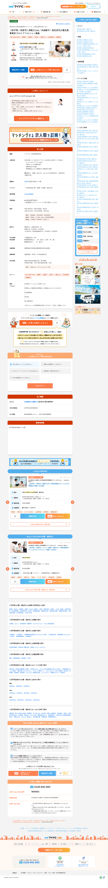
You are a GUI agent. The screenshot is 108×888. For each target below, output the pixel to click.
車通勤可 (29, 713)
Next (72, 502)
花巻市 (26, 609)
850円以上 (12, 686)
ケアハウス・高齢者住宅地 (33, 672)
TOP (13, 12)
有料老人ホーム (35, 669)
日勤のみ (26, 715)
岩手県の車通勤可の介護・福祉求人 (87, 136)
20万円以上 (20, 693)
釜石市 (52, 609)
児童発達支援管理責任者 (34, 831)
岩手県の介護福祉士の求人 (85, 40)
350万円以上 (28, 699)
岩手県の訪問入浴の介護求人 (85, 109)
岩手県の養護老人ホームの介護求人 (87, 122)
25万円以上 (27, 693)
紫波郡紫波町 (36, 611)
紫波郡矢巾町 (44, 611)
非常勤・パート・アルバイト (38, 647)
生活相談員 (23, 623)
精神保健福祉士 (20, 636)
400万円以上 (36, 699)
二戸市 (57, 609)
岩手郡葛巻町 (15, 611)
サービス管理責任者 (48, 831)
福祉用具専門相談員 (61, 831)
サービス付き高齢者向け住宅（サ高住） (50, 669)
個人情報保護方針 (61, 872)
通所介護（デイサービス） (25, 670)
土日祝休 (20, 715)
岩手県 (22, 47)
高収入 (65, 713)
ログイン (93, 6)
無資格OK (28, 636)
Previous (7, 502)
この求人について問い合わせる (45, 70)
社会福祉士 (20, 634)
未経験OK (53, 713)
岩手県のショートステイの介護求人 (87, 120)
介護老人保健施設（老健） (22, 669)
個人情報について (66, 844)
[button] (40, 385)
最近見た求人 (97, 12)
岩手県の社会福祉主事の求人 (85, 48)
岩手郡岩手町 (23, 611)
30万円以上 (34, 693)
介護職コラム (78, 844)
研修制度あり (51, 715)
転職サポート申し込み (54, 850)
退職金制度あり (52, 716)
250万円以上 (12, 699)
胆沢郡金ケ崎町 (53, 611)
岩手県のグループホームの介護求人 (87, 105)
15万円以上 (12, 693)
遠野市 (36, 609)
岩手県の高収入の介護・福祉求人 (87, 159)
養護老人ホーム (55, 672)
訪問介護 (11, 669)
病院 (10, 658)
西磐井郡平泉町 (63, 611)
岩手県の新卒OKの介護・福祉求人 (87, 185)
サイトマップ (32, 844)
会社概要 (23, 872)
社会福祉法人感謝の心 (64, 23)
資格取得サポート (42, 715)
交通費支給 (44, 716)
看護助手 (29, 623)
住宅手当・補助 (45, 713)
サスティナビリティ (38, 872)
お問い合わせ (89, 844)
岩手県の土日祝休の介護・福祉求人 (87, 165)
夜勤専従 (11, 713)
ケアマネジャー (51, 828)
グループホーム (50, 670)
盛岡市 (11, 609)
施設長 (85, 828)
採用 (45, 872)
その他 (29, 658)
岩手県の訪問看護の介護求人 (85, 111)
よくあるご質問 (43, 844)
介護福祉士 (12, 634)
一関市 (40, 609)
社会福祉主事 (52, 634)
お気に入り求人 (80, 12)
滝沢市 (30, 611)
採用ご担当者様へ (19, 844)
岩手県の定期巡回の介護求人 (85, 113)
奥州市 (62, 609)
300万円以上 (20, 699)
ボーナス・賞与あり (26, 716)
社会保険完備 (36, 716)
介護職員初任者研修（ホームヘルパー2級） (35, 634)
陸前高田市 (46, 609)
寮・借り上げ (36, 713)
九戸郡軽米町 (19, 612)
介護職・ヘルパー (14, 623)
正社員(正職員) (28, 194)
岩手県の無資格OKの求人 (84, 56)
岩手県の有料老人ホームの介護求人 (87, 87)
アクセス (29, 872)
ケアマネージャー (37, 623)
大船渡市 (21, 609)
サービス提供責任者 (49, 623)
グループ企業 (51, 872)
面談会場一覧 (46, 12)
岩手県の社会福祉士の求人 (85, 42)
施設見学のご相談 (18, 70)
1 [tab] (59, 59)
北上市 (31, 609)
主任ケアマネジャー (62, 828)
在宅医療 (23, 658)
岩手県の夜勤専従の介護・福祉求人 (87, 130)
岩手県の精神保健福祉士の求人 (86, 54)
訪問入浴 (66, 670)
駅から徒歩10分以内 (20, 713)
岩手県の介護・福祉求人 (84, 29)
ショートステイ (45, 672)
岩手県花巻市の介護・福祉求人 (86, 31)
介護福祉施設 (16, 658)
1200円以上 (26, 686)
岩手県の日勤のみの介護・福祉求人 (87, 167)
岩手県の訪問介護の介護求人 (85, 81)
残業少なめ (17, 716)
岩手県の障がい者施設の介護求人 (87, 107)
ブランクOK (33, 715)
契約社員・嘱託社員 (23, 647)
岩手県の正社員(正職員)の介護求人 (87, 64)
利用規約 (54, 844)
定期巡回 (22, 672)
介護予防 (62, 672)
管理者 (79, 831)
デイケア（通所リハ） (39, 670)
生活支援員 (72, 831)
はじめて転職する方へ (87, 252)
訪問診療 (16, 672)
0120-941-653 (42, 786)
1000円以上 (19, 686)
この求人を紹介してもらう (35, 323)
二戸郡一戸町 (28, 612)
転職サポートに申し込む (72, 6)
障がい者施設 (58, 670)
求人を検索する (64, 12)
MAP (21, 50)
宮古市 (16, 609)
